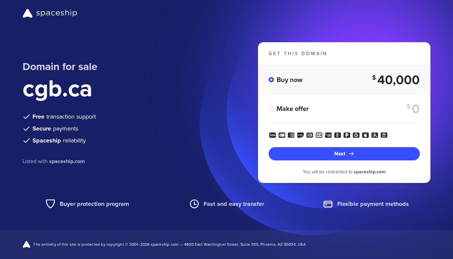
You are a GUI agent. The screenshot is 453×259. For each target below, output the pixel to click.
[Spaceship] (50, 13)
